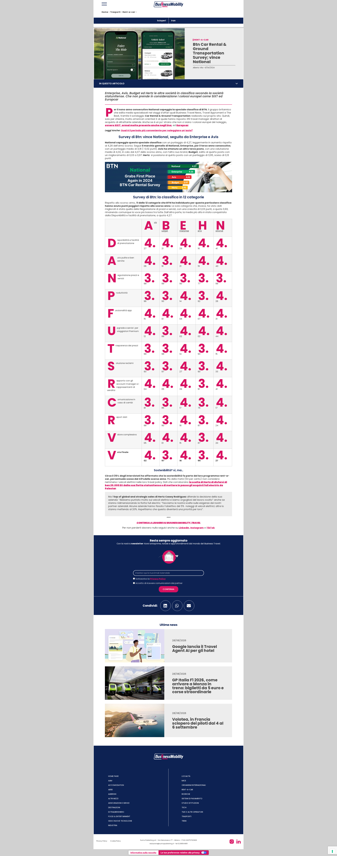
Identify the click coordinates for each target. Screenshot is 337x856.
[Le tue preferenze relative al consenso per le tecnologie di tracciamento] (332, 851)
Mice (184, 780)
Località (186, 776)
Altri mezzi (113, 798)
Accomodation (116, 785)
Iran (173, 20)
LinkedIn (184, 527)
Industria (112, 825)
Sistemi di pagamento (192, 798)
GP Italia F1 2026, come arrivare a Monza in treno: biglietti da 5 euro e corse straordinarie (198, 686)
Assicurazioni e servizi (118, 803)
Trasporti (115, 12)
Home (105, 12)
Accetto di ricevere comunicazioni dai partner (158, 583)
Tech (184, 807)
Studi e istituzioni (190, 803)
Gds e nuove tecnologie (120, 821)
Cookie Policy (115, 841)
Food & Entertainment (119, 816)
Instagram (197, 527)
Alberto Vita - (199, 67)
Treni (184, 821)
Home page (113, 776)
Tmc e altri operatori (192, 812)
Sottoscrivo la (150, 578)
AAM (110, 780)
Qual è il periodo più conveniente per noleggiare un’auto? (157, 130)
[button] (237, 83)
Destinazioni (114, 807)
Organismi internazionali (194, 785)
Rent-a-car (129, 12)
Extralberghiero (116, 812)
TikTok (210, 527)
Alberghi (112, 794)
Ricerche (186, 794)
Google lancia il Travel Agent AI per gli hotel (194, 648)
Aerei (110, 789)
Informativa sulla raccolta (143, 852)
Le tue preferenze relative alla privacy (180, 852)
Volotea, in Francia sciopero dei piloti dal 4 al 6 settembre (197, 723)
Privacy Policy (158, 578)
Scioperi (161, 20)
